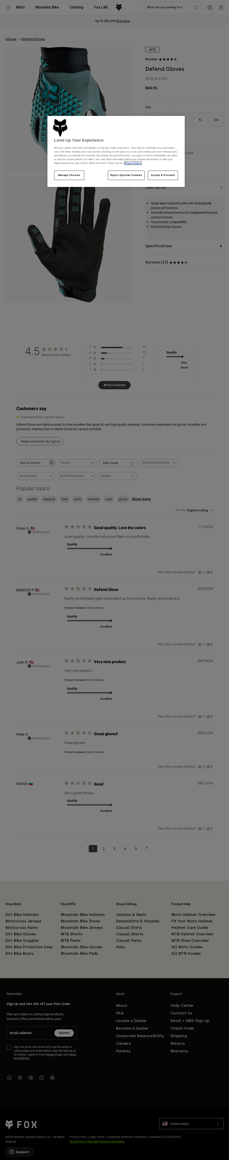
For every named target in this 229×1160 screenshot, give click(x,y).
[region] (116, 151)
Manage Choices (69, 175)
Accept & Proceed (163, 175)
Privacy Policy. (133, 163)
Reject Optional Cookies (126, 175)
